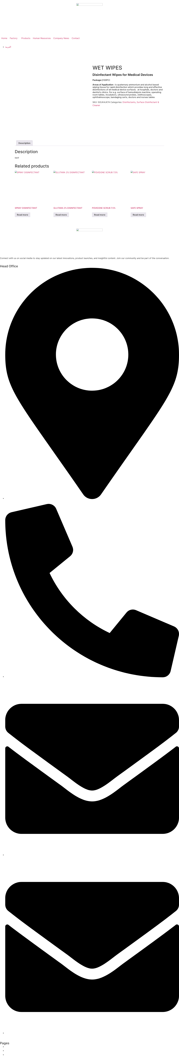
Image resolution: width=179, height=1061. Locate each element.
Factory (13, 38)
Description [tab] (24, 143)
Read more (22, 214)
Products (25, 38)
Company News (61, 38)
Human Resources (42, 38)
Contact (76, 38)
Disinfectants (129, 102)
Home (4, 38)
